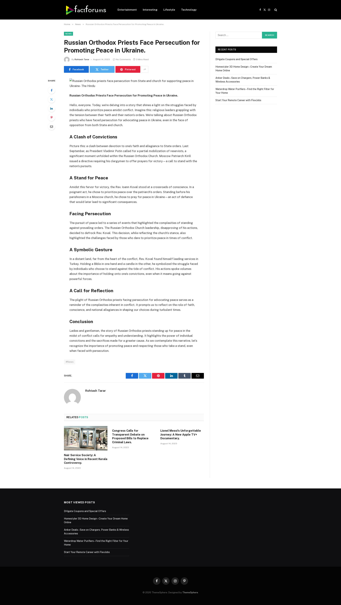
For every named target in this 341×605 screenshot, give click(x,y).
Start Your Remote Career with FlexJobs (238, 100)
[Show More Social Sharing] (144, 69)
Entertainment (127, 9)
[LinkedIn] (51, 108)
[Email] (51, 126)
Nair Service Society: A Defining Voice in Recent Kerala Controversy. (85, 459)
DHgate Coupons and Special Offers (236, 59)
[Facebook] (51, 90)
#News (70, 362)
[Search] (275, 10)
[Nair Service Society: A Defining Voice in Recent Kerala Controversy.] (85, 438)
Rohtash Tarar (82, 59)
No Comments (123, 59)
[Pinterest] (51, 117)
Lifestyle (169, 9)
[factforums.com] (86, 9)
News (68, 34)
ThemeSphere (190, 592)
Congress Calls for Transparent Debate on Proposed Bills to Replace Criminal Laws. (130, 436)
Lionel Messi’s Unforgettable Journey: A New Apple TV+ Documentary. (180, 434)
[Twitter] (51, 99)
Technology (188, 9)
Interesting (150, 9)
